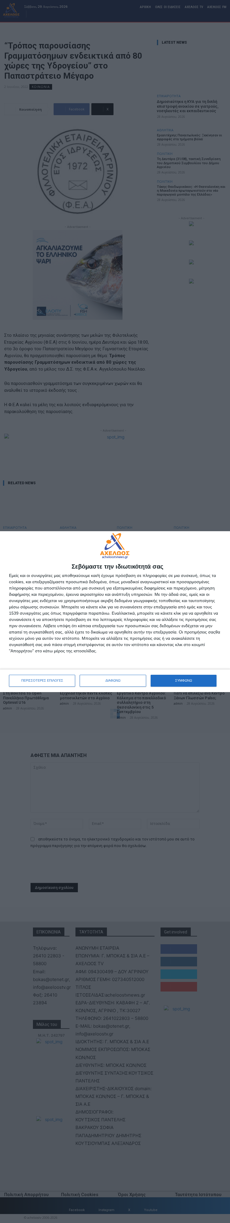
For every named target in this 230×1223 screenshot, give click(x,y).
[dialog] (115, 611)
